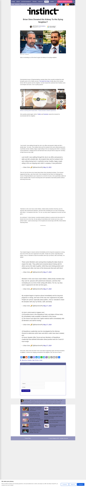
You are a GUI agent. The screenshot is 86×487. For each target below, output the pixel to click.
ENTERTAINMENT (26, 1)
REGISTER (17, 4)
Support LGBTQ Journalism (65, 1)
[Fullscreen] (64, 93)
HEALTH (40, 1)
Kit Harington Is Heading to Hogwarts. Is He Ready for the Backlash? (36, 409)
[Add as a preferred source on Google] (51, 26)
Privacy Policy (28, 438)
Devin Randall (42, 26)
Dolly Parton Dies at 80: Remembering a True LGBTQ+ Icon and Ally (35, 414)
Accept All (81, 484)
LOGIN (12, 4)
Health (40, 360)
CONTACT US (23, 4)
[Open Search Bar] (74, 1)
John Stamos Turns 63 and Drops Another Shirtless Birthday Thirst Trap (36, 431)
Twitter (39, 114)
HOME (13, 1)
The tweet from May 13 (45, 81)
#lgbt (33, 360)
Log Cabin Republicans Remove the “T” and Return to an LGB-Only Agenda (36, 420)
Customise (65, 484)
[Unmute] (59, 93)
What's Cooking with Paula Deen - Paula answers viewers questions (38, 91)
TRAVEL (34, 1)
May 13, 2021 (47, 167)
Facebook (45, 114)
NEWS (18, 1)
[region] (43, 483)
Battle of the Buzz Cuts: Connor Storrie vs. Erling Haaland (35, 425)
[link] (22, 91)
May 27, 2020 (47, 272)
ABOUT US (29, 4)
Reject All (73, 484)
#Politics (37, 360)
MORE (52, 1)
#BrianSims (24, 360)
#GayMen (29, 360)
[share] (54, 90)
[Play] (57, 93)
